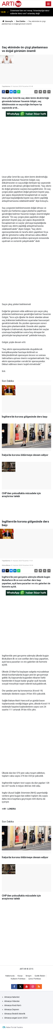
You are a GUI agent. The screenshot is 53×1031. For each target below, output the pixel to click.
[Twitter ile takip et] (20, 986)
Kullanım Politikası (18, 979)
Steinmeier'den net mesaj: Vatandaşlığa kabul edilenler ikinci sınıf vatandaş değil (29, 12)
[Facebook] (3, 91)
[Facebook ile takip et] (14, 986)
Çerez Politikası (34, 979)
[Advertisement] (26, 35)
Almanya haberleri (11, 997)
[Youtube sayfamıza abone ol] (26, 986)
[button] (40, 91)
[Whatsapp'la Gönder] (18, 91)
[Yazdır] (36, 91)
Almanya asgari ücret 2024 (15, 1018)
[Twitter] (7, 91)
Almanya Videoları (12, 1001)
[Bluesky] (11, 91)
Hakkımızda (10, 976)
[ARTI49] (11, 3)
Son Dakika (20, 21)
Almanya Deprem (11, 1009)
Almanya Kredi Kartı (12, 1005)
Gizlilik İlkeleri (40, 976)
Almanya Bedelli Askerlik (14, 1014)
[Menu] (48, 4)
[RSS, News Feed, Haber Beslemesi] (39, 986)
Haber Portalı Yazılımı (14, 1027)
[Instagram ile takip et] (33, 986)
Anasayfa (9, 21)
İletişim (29, 976)
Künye (20, 976)
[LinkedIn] (15, 91)
